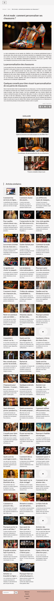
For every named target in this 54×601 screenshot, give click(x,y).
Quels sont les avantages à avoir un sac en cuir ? (9, 459)
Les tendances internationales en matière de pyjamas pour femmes (27, 271)
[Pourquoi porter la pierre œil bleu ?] (10, 520)
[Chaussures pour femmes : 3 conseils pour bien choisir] (10, 378)
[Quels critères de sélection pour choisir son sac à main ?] (43, 544)
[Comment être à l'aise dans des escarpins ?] (27, 450)
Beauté (27, 594)
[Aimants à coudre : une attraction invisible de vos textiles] (27, 497)
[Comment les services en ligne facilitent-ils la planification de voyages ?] (10, 191)
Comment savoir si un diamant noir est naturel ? (43, 459)
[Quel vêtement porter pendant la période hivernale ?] (10, 401)
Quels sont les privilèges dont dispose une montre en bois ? (26, 341)
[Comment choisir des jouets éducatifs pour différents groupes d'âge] (27, 191)
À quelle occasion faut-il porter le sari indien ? (9, 552)
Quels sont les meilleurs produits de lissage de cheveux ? (43, 364)
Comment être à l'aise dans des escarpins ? (26, 459)
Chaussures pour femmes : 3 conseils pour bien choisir (10, 387)
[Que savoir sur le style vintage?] (27, 473)
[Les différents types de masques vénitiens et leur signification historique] (43, 191)
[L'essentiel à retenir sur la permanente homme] (10, 331)
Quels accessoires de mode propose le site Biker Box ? (32, 134)
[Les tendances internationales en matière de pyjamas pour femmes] (27, 261)
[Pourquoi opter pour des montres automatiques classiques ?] (43, 261)
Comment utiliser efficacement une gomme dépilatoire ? (43, 411)
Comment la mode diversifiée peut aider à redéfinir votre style (43, 247)
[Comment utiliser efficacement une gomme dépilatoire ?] (43, 401)
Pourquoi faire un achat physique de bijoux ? (26, 576)
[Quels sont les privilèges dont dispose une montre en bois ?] (27, 331)
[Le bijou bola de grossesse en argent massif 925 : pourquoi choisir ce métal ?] (43, 497)
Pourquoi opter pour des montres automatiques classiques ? (42, 271)
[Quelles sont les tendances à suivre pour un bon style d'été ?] (43, 285)
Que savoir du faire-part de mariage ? (25, 529)
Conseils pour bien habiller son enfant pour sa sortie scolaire (10, 436)
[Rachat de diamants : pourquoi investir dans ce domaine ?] (27, 355)
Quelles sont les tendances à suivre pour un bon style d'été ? (43, 294)
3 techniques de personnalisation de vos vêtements (33, 153)
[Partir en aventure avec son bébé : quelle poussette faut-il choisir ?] (10, 308)
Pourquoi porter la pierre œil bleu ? (10, 528)
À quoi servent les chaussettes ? (26, 434)
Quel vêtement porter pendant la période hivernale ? (10, 410)
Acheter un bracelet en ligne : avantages (10, 576)
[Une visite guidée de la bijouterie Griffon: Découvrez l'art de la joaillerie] (43, 214)
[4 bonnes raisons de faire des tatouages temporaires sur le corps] (27, 308)
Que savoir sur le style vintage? (26, 481)
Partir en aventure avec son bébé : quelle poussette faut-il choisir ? (10, 318)
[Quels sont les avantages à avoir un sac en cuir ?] (10, 450)
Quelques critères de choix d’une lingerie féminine (42, 340)
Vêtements (27, 591)
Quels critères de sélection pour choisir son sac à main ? (42, 553)
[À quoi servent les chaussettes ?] (27, 427)
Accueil (4, 9)
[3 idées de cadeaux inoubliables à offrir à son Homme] (27, 285)
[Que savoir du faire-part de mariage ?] (27, 520)
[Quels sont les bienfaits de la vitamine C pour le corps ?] (10, 473)
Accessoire (27, 596)
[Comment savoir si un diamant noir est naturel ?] (43, 450)
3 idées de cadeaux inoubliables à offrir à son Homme (27, 293)
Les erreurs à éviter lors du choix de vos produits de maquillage (10, 247)
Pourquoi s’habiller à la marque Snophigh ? (43, 435)
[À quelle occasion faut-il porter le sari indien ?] (10, 544)
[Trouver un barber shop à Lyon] (36, 163)
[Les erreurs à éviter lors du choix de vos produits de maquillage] (10, 238)
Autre (9, 9)
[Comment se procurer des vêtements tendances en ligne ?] (10, 497)
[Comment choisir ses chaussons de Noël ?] (10, 285)
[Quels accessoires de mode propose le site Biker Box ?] (32, 126)
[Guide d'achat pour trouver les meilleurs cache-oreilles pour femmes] (27, 238)
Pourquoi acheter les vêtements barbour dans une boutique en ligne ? (43, 318)
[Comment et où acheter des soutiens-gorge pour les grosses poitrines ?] (43, 473)
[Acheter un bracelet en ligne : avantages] (10, 567)
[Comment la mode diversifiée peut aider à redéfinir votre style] (43, 238)
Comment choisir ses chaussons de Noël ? (9, 293)
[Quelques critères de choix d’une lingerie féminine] (43, 331)
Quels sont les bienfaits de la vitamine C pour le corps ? (10, 483)
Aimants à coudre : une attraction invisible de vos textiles (27, 506)
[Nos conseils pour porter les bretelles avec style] (10, 355)
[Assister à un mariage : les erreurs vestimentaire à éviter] (43, 378)
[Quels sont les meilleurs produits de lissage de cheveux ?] (43, 355)
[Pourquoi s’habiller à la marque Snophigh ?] (43, 427)
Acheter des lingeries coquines (43, 528)
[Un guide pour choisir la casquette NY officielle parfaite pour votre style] (10, 261)
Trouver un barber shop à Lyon (36, 172)
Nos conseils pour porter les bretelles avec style (10, 363)
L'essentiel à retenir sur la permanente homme (8, 341)
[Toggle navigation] (4, 2)
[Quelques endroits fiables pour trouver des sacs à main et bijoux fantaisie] (27, 378)
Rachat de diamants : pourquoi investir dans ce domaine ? (26, 364)
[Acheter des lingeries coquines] (43, 520)
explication (8, 71)
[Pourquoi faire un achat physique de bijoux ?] (27, 567)
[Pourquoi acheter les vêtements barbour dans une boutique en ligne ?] (43, 308)
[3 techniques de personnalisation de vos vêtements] (33, 144)
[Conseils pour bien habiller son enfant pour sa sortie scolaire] (10, 427)
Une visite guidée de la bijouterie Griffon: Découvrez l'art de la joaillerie (43, 224)
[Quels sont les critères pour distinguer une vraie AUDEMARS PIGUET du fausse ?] (27, 544)
